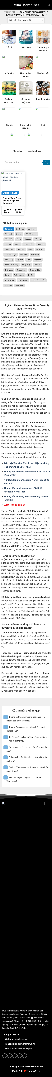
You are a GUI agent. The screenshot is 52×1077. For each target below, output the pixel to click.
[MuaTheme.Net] (26, 5)
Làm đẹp (39, 249)
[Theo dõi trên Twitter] (14, 1055)
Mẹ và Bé (23, 255)
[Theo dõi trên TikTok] (9, 1055)
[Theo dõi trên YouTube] (24, 1055)
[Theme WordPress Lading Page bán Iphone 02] (13, 183)
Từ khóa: (8, 229)
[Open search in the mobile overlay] (49, 5)
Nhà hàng (9, 260)
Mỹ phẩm (35, 255)
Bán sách (8, 234)
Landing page (10, 255)
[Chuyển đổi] (5, 717)
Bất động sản (31, 234)
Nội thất (20, 260)
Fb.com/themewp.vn (25, 1044)
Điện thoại (9, 249)
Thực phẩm (21, 270)
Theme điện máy (11, 265)
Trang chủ (10, 12)
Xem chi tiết (18, 211)
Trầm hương (19, 275)
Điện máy (40, 244)
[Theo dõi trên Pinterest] (19, 1055)
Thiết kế (37, 265)
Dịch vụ (8, 244)
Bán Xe (19, 234)
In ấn (30, 249)
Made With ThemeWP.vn (26, 1071)
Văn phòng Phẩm (38, 280)
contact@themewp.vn (22, 1048)
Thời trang (9, 270)
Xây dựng (19, 285)
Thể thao (37, 260)
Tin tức (7, 275)
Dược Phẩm (28, 244)
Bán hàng (31, 229)
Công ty (38, 239)
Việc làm (8, 285)
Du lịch (17, 244)
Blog (19, 239)
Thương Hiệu (35, 270)
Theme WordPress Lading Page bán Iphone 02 (12, 201)
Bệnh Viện (9, 239)
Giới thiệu (20, 249)
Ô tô (28, 260)
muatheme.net (21, 1039)
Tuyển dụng (22, 280)
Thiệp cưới (26, 265)
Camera (28, 239)
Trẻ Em (30, 275)
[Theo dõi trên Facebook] (4, 1055)
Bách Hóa (20, 229)
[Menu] (4, 5)
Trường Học (9, 280)
